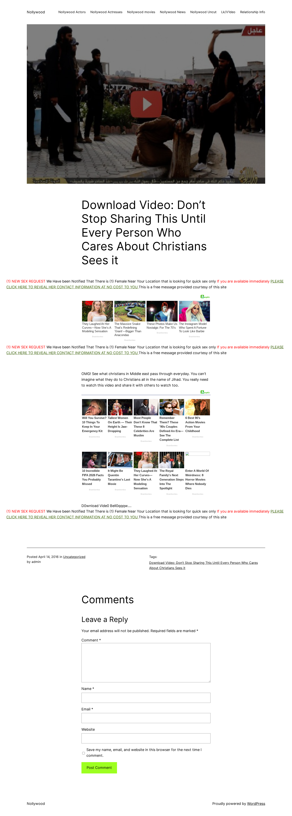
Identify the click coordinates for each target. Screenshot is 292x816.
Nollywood (36, 12)
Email (87, 709)
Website (88, 729)
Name (87, 689)
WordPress (256, 803)
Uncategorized (74, 557)
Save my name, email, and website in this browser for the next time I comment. (144, 753)
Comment (91, 640)
